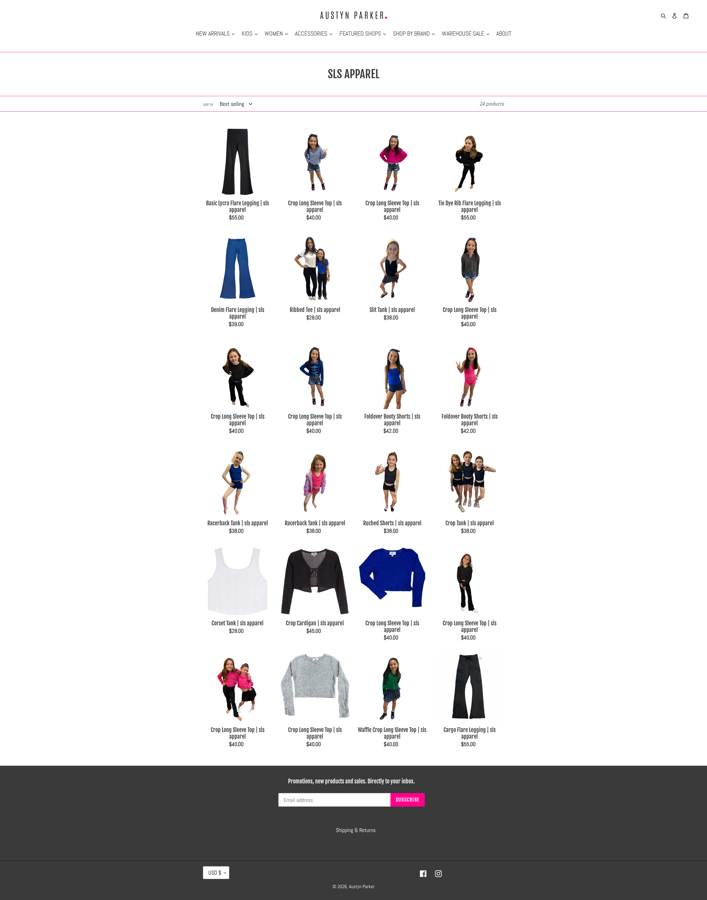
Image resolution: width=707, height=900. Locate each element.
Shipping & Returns (356, 830)
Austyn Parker (361, 886)
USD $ (214, 872)
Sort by (208, 105)
